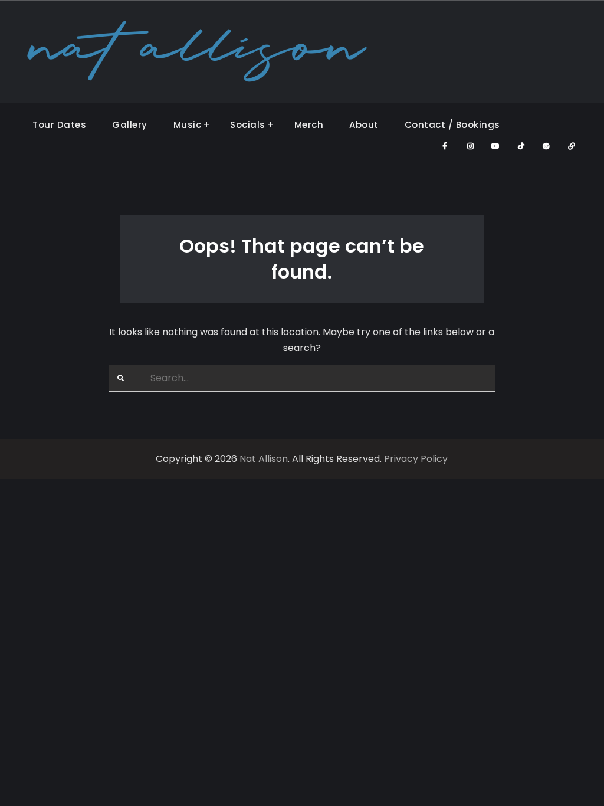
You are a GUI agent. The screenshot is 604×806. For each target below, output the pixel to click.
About (364, 125)
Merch (309, 125)
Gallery (129, 125)
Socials (247, 125)
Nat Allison (263, 459)
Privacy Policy (416, 459)
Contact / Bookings (452, 125)
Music (187, 125)
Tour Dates (59, 125)
